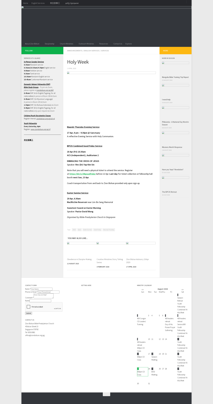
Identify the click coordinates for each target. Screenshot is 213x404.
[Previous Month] (143, 289)
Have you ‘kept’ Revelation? (173, 169)
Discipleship (49, 43)
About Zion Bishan (32, 43)
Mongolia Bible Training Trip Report (175, 77)
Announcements (74, 50)
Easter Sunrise (87, 230)
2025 (74, 230)
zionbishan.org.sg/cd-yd (45, 118)
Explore (128, 43)
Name (28, 289)
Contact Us (117, 43)
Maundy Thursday (108, 230)
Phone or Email (31, 292)
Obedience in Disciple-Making (79, 259)
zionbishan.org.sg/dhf (44, 90)
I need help (166, 99)
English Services (38, 3)
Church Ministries (66, 43)
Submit (28, 313)
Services (105, 50)
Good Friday (97, 230)
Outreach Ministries (86, 43)
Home (25, 3)
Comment (29, 298)
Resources (103, 43)
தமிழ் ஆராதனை (72, 3)
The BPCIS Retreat (169, 192)
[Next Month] (183, 289)
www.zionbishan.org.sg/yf (40, 129)
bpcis (79, 230)
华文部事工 (55, 3)
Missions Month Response (172, 147)
